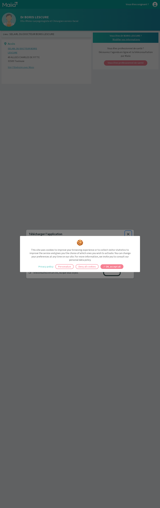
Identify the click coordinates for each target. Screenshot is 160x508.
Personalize (64, 266)
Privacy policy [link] (45, 266)
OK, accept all (113, 266)
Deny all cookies (87, 266)
